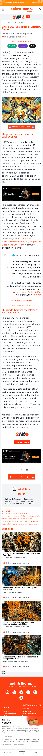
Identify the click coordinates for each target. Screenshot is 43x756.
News (9, 23)
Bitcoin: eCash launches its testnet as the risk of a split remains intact (20, 658)
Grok (32, 46)
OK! (36, 753)
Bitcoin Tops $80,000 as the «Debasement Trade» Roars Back (21, 554)
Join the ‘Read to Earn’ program (21, 300)
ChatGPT (12, 46)
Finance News (18, 23)
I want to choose (21, 753)
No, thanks (7, 753)
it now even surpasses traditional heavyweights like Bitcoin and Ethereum (21, 241)
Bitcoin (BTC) (26, 563)
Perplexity (23, 46)
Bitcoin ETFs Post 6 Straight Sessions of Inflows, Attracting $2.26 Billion (18, 623)
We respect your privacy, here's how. (13, 744)
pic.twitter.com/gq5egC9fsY (26, 292)
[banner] (21, 193)
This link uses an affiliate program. (22, 305)
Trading (24, 37)
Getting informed (15, 37)
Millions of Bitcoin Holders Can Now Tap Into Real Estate (20, 589)
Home (4, 23)
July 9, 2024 (37, 295)
